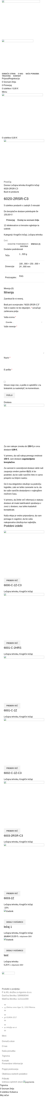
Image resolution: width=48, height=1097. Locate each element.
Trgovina (6, 1056)
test (6, 955)
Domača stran (8, 1041)
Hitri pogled (13, 574)
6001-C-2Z (10, 710)
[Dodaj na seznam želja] (20, 574)
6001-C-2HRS (12, 647)
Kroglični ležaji (32, 185)
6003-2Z (9, 898)
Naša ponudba (8, 1051)
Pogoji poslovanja (10, 1069)
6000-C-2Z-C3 (13, 585)
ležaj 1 (8, 926)
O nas (4, 1046)
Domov (7, 185)
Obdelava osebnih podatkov (14, 1074)
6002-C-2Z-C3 (13, 773)
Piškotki (5, 1079)
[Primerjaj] (7, 574)
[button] (15, 922)
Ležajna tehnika (18, 185)
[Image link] (8, 978)
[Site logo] (21, 20)
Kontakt (5, 1061)
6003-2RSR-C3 (13, 835)
